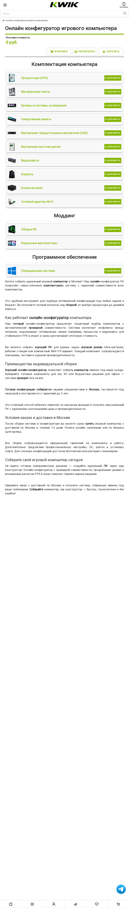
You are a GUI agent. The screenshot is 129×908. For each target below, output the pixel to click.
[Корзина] (118, 904)
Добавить (113, 78)
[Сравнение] (75, 904)
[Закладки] (97, 904)
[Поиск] (125, 13)
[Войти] (54, 904)
